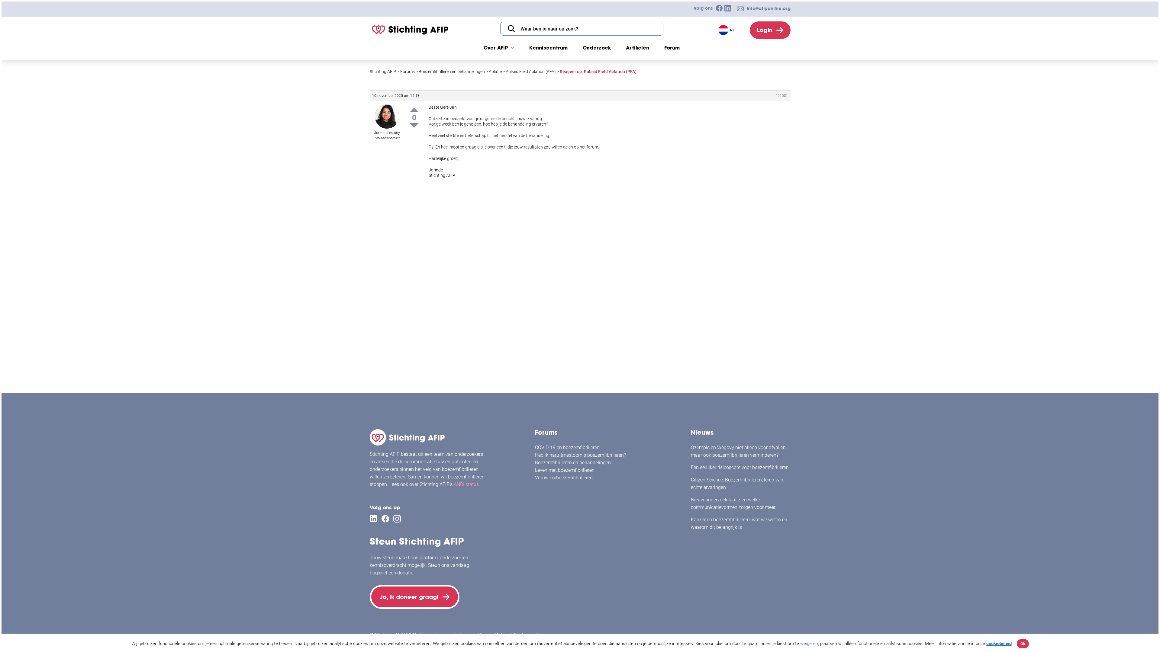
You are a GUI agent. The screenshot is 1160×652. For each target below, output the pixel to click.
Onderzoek (597, 48)
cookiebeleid (999, 643)
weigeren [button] (809, 643)
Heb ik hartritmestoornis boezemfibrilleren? (580, 455)
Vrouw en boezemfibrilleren (564, 478)
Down (414, 125)
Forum (672, 48)
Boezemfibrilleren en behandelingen (573, 462)
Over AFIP (496, 48)
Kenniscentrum (548, 48)
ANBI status (466, 484)
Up (414, 110)
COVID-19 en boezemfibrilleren (567, 447)
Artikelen (637, 48)
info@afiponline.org (769, 8)
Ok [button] (1022, 643)
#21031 (781, 96)
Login (764, 30)
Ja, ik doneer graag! (409, 596)
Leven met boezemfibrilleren (564, 470)
